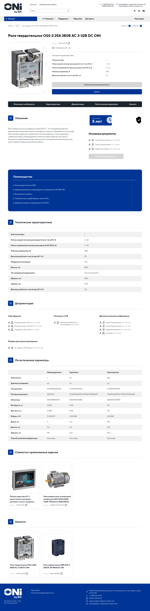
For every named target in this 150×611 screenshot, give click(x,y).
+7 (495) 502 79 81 (108, 4)
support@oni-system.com (137, 4)
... (17, 25)
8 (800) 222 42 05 (108, 6)
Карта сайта (35, 590)
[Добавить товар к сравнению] (43, 48)
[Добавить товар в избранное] (43, 45)
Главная (10, 26)
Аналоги (132, 104)
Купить (97, 92)
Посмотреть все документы (105, 156)
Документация (78, 104)
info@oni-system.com (135, 6)
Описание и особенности (24, 104)
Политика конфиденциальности (42, 593)
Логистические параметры (106, 104)
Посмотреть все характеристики (96, 85)
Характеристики (53, 104)
